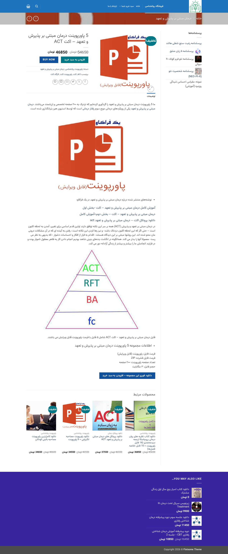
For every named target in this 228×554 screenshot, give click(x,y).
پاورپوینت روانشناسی (74, 69)
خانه (138, 6)
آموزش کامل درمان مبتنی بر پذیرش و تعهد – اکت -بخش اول (119, 208)
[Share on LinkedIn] (61, 82)
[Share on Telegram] (55, 82)
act (79, 74)
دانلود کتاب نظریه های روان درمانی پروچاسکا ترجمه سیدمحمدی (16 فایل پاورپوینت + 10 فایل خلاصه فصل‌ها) (142, 443)
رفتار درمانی (88, 109)
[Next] (26, 430)
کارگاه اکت (55, 74)
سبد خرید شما (128, 6)
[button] (36, 6)
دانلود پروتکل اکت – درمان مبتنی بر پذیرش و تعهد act (122, 220)
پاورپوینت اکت (66, 74)
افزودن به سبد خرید (74, 60)
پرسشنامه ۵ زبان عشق (182, 51)
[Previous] (155, 430)
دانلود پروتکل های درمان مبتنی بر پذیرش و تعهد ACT (107, 438)
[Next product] (35, 18)
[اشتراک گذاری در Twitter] (73, 82)
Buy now (49, 60)
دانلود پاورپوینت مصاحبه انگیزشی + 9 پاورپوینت (77, 438)
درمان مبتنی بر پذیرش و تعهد (173, 18)
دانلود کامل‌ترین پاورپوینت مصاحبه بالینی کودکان (44, 438)
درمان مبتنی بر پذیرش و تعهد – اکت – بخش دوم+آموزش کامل (117, 214)
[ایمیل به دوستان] (67, 82)
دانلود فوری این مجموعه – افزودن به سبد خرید (127, 376)
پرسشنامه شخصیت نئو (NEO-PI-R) (185, 74)
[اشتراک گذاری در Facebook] (85, 82)
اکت (75, 74)
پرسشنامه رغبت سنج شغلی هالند (184, 43)
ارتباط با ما (112, 6)
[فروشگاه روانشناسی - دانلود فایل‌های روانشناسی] (185, 6)
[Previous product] (29, 18)
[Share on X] (79, 82)
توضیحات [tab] (151, 96)
